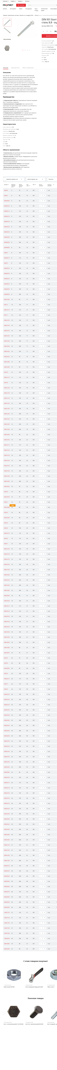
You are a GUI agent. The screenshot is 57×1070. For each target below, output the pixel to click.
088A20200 (7, 720)
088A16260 (7, 590)
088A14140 (7, 460)
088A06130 (7, 221)
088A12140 (7, 393)
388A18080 (7, 943)
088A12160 (7, 403)
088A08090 (7, 247)
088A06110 (7, 211)
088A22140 (7, 751)
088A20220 (7, 725)
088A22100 (7, 741)
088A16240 (7, 585)
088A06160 (7, 232)
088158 (6, 382)
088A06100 (7, 206)
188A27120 (7, 912)
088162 (6, 512)
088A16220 (7, 580)
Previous (15, 35)
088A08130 (7, 268)
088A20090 (7, 668)
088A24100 (7, 777)
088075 (6, 263)
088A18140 (7, 621)
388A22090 (7, 949)
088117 (6, 315)
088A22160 (7, 756)
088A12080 (7, 361)
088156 (6, 372)
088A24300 (7, 839)
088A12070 (7, 356)
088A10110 (7, 310)
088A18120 (7, 611)
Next (36, 35)
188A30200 (7, 938)
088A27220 (7, 850)
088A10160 (7, 336)
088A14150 (7, 465)
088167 (6, 684)
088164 (6, 538)
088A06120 (7, 216)
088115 (6, 304)
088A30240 (7, 876)
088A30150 (7, 871)
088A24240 (7, 829)
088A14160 (7, 471)
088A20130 (7, 694)
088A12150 (7, 398)
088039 (6, 190)
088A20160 (7, 710)
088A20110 (7, 678)
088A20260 (7, 736)
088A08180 (7, 289)
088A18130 (7, 616)
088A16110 (7, 533)
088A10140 (7, 325)
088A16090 (7, 517)
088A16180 (7, 569)
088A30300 (7, 886)
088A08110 (7, 258)
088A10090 (7, 299)
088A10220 (7, 351)
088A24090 (7, 772)
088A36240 (7, 902)
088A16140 (7, 554)
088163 (6, 523)
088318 (6, 673)
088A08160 (7, 284)
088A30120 (7, 865)
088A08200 (7, 294)
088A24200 (7, 819)
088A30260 (7, 881)
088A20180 (7, 715)
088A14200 (7, 481)
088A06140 (7, 226)
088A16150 (7, 559)
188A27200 (7, 933)
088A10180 (7, 341)
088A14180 (7, 476)
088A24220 (7, 824)
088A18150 (7, 626)
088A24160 (7, 808)
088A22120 (7, 746)
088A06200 (7, 242)
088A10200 (7, 346)
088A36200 (7, 897)
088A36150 (7, 891)
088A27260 (7, 860)
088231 (6, 543)
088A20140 (7, 699)
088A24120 (7, 787)
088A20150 (7, 704)
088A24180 (7, 813)
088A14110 (7, 445)
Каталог (22, 5)
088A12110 (7, 377)
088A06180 (7, 237)
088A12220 (7, 419)
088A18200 (7, 642)
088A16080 (7, 507)
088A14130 (7, 455)
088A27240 (7, 855)
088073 (6, 252)
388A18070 (7, 652)
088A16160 (7, 564)
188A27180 (7, 928)
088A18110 (7, 606)
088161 (6, 502)
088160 (6, 491)
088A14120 (7, 450)
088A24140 (7, 798)
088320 (6, 689)
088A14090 (7, 434)
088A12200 (7, 413)
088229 (6, 528)
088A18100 (7, 600)
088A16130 (7, 549)
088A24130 (7, 793)
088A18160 (7, 632)
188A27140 (7, 917)
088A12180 (7, 408)
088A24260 (7, 834)
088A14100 (7, 439)
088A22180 (7, 762)
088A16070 (7, 497)
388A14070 (7, 486)
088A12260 (7, 429)
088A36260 (7, 907)
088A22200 (7, 767)
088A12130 (7, 387)
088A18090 (7, 595)
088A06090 (7, 200)
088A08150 (7, 278)
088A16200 (7, 574)
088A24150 (7, 803)
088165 (6, 658)
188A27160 (7, 923)
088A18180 (7, 637)
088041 (6, 195)
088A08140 (7, 273)
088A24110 (7, 782)
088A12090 (7, 367)
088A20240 (7, 730)
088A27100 (7, 845)
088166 (6, 663)
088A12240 (7, 424)
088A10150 (7, 330)
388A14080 (7, 647)
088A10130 (7, 320)
